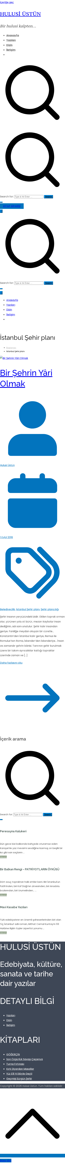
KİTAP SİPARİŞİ (12, 206)
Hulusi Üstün (7, 465)
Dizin (9, 45)
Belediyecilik (7, 609)
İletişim (10, 50)
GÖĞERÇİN (13, 1054)
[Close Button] (1, 292)
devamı (3, 857)
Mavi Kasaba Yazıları (13, 907)
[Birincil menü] (1, 211)
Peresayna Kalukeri (13, 831)
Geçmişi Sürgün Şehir (19, 1078)
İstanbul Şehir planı (28, 609)
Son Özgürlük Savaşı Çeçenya (24, 1059)
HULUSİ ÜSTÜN (20, 13)
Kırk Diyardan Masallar (20, 1069)
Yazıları (11, 40)
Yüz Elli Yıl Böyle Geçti (19, 1074)
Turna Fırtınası (15, 1064)
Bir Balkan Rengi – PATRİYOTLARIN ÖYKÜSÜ (29, 869)
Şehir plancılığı (50, 609)
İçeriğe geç (7, 2)
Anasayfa (12, 35)
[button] (1, 202)
